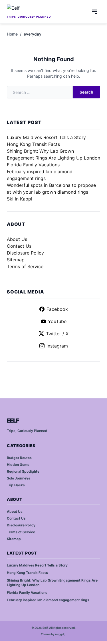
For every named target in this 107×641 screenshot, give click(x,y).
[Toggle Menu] (94, 11)
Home (12, 34)
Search (86, 92)
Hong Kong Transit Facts (33, 144)
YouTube (57, 321)
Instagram (57, 346)
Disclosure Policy (25, 253)
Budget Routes (19, 458)
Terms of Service (25, 266)
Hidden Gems (18, 464)
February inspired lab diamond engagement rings (48, 600)
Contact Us (19, 246)
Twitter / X (57, 333)
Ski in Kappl (19, 199)
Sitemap (16, 259)
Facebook (57, 309)
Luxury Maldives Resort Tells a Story (46, 137)
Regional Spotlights (23, 471)
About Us (17, 239)
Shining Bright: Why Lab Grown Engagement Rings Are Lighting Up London (52, 582)
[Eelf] (29, 9)
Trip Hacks (16, 485)
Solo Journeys (18, 478)
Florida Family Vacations (33, 165)
